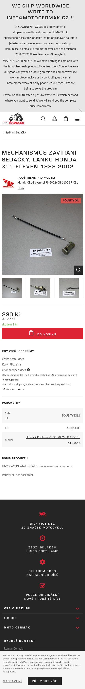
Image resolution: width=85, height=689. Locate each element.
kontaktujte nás (10, 379)
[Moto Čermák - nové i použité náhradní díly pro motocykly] (13, 118)
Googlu (58, 661)
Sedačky (21, 132)
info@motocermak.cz (13, 389)
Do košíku (46, 334)
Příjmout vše (44, 681)
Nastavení (12, 681)
